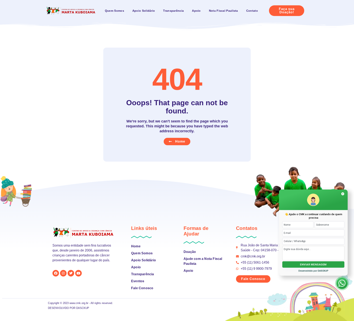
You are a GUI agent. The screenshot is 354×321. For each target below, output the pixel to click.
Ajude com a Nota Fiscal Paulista (203, 261)
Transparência (173, 10)
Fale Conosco (142, 288)
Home (136, 246)
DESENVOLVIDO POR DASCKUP (68, 308)
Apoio (196, 10)
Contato (252, 10)
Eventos (137, 281)
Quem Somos (114, 10)
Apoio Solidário (143, 10)
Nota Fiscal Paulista (223, 10)
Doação (190, 252)
